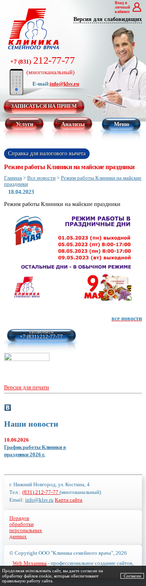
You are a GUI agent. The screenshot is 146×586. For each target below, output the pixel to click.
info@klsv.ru (64, 84)
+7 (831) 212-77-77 (41, 336)
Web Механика (30, 563)
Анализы (73, 124)
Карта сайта (68, 500)
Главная (13, 178)
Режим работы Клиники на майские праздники (73, 181)
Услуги (24, 124)
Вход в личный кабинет (122, 7)
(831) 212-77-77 (41, 492)
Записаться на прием (44, 106)
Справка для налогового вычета (47, 153)
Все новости (41, 178)
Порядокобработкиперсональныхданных (25, 527)
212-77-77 (42, 65)
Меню (121, 124)
